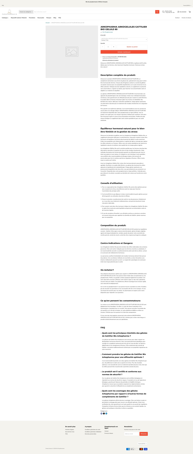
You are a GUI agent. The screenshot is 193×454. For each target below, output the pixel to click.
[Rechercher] (157, 12)
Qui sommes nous (69, 431)
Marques (48, 18)
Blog (55, 18)
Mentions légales (69, 429)
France (186, 5)
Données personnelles (90, 434)
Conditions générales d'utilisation (93, 431)
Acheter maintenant (124, 52)
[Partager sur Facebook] (101, 413)
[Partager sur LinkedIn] (106, 413)
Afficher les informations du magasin (110, 60)
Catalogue (5, 18)
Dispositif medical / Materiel (19, 18)
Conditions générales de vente (92, 429)
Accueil (48, 22)
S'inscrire (144, 434)
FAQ (3, 5)
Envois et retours (186, 18)
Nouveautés (40, 18)
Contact (177, 18)
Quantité (103, 43)
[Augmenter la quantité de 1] (114, 47)
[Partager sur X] (104, 413)
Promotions (32, 18)
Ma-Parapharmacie (108, 32)
